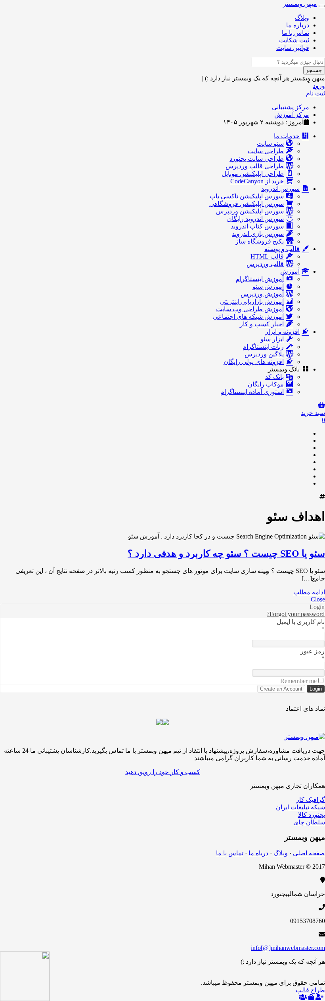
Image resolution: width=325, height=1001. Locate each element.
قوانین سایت (292, 47)
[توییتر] (306, 454)
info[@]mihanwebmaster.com (288, 947)
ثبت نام (315, 93)
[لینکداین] (306, 975)
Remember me (298, 680)
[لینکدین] (306, 462)
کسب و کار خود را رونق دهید (162, 772)
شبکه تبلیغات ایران (300, 807)
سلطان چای (309, 822)
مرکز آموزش (291, 114)
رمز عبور (312, 651)
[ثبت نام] (319, 997)
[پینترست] (306, 469)
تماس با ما (295, 32)
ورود (319, 85)
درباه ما (258, 853)
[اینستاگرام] (306, 483)
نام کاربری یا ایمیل (301, 621)
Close (318, 599)
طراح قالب (310, 990)
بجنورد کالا (311, 814)
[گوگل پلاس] (306, 440)
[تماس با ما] (305, 736)
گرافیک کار (310, 799)
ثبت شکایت (294, 40)
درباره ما (297, 25)
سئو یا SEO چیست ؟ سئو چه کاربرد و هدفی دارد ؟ (226, 553)
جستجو (314, 70)
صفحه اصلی (309, 853)
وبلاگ (302, 17)
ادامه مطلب (309, 592)
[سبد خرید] (311, 997)
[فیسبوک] (306, 447)
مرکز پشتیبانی (290, 107)
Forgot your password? (296, 614)
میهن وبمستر (300, 3)
